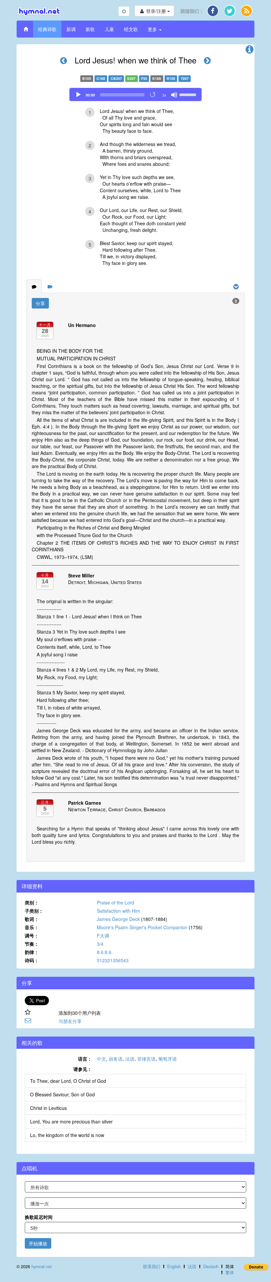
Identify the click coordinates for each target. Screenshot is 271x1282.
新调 (71, 29)
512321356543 (113, 960)
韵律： (32, 952)
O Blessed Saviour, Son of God (62, 1094)
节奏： (32, 943)
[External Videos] (50, 286)
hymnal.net (41, 1266)
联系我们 (151, 1266)
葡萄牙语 (167, 1058)
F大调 (103, 935)
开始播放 (38, 1243)
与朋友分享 (70, 1021)
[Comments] (34, 286)
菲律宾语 (146, 1058)
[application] (135, 94)
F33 (144, 78)
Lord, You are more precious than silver (71, 1121)
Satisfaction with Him (118, 910)
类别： (32, 902)
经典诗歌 (47, 29)
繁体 (229, 1272)
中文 (101, 1058)
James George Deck (118, 919)
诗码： (32, 960)
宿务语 (116, 1058)
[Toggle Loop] (153, 95)
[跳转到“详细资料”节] (249, 51)
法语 (130, 1058)
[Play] (78, 95)
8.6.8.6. (105, 952)
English (174, 1266)
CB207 (116, 78)
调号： (32, 935)
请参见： (82, 1069)
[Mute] (174, 95)
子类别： (34, 910)
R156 (171, 78)
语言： (85, 1058)
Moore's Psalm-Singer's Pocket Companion (142, 927)
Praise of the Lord (115, 902)
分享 (40, 303)
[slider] (188, 94)
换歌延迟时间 (39, 1217)
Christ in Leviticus (48, 1108)
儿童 (109, 29)
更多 (153, 29)
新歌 (90, 29)
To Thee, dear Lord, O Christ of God (68, 1081)
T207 (185, 78)
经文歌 (131, 29)
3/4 (100, 943)
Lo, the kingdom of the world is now (67, 1135)
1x (164, 95)
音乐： (32, 927)
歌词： (32, 919)
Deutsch (210, 1266)
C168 (101, 78)
